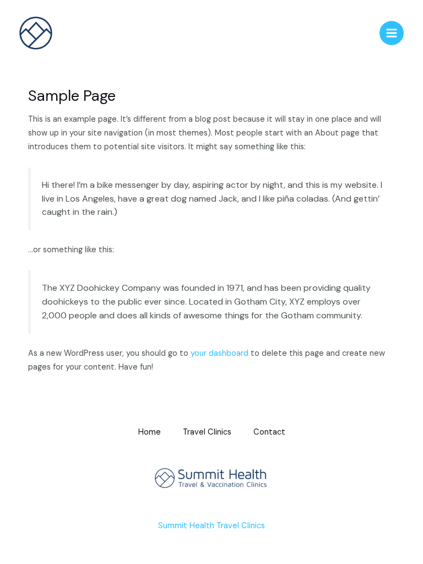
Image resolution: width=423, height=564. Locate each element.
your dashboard (219, 353)
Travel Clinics (207, 432)
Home (149, 432)
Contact (269, 432)
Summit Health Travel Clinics (211, 525)
